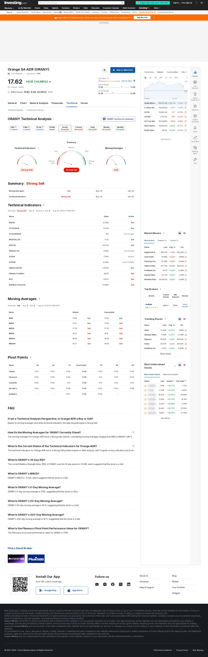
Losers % (174, 240)
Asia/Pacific (125, 12)
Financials (57, 103)
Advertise (144, 581)
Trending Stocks (153, 319)
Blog (174, 576)
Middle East (114, 12)
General (12, 103)
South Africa (35, 12)
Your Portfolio (178, 587)
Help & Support (147, 587)
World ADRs (68, 12)
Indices (160, 72)
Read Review (185, 305)
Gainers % (162, 240)
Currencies (149, 72)
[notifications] (196, 2)
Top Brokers (151, 289)
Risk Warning (198, 650)
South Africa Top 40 (152, 103)
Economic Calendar (111, 8)
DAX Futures (149, 126)
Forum (84, 103)
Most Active (149, 240)
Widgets (176, 593)
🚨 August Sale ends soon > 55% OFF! (152, 3)
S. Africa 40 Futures (152, 108)
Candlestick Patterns (35, 110)
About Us (144, 576)
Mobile (175, 581)
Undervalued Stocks (165, 12)
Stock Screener (129, 8)
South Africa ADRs (83, 12)
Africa (135, 12)
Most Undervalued (152, 374)
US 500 (147, 117)
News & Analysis (39, 103)
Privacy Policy (182, 650)
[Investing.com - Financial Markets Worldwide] (16, 3)
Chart (23, 103)
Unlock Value (126, 81)
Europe (104, 12)
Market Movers (152, 233)
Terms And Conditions (162, 650)
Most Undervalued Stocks (154, 366)
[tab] (14, 128)
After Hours (47, 12)
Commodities (172, 72)
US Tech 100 (149, 121)
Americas (95, 12)
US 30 (146, 112)
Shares (9, 12)
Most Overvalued (170, 374)
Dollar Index (149, 130)
